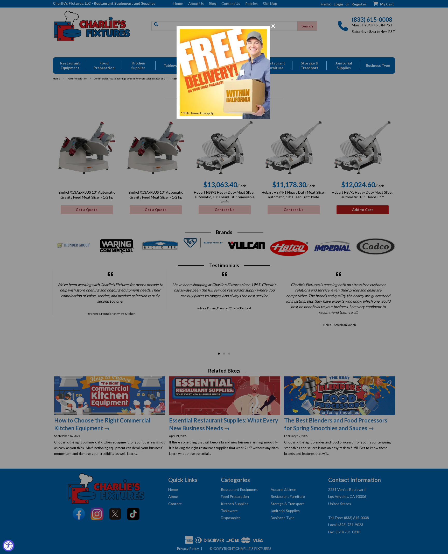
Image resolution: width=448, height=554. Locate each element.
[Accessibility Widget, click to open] (8, 545)
